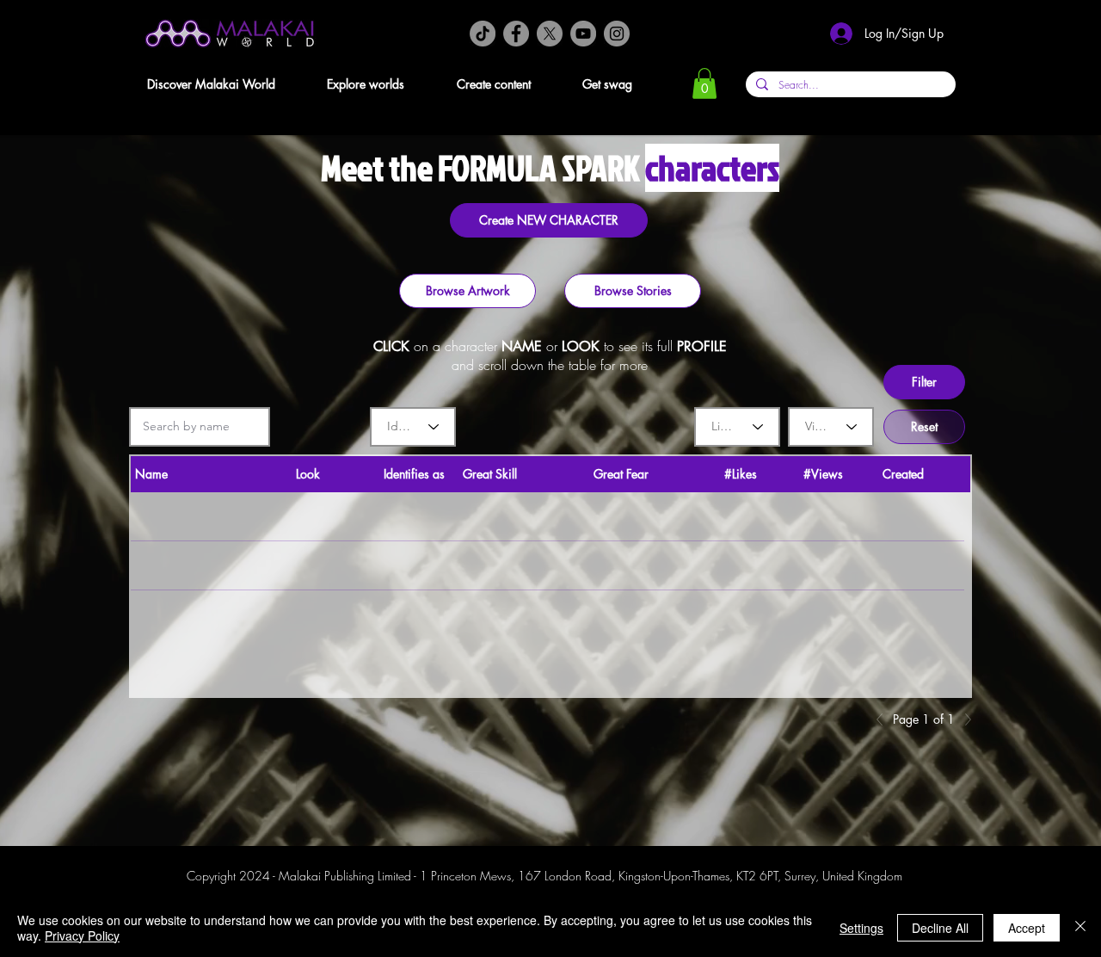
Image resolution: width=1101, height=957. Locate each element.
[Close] (1080, 927)
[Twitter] (550, 33)
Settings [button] (861, 927)
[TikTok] (482, 33)
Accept (1026, 927)
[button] (224, 84)
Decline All (940, 927)
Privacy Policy (82, 935)
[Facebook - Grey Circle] (516, 33)
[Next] (963, 719)
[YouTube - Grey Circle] (583, 33)
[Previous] (884, 719)
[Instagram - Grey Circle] (617, 33)
